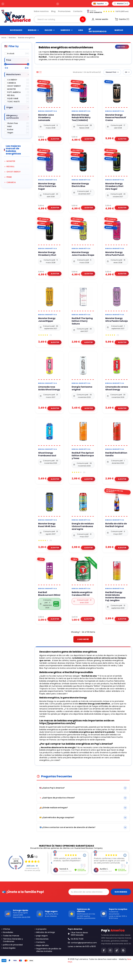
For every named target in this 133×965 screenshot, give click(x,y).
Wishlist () (122, 3)
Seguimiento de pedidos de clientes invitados (48, 950)
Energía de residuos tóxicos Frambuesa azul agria (83, 526)
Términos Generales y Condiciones (13, 940)
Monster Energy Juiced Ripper (46, 319)
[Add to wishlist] (46, 106)
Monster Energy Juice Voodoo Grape (83, 254)
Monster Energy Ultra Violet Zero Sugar (47, 186)
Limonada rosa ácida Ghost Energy (49, 388)
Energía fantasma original (82, 388)
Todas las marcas (11, 935)
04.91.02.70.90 (77, 939)
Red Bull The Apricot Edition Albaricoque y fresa (83, 456)
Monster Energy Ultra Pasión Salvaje (116, 319)
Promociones (64, 11)
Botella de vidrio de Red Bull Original (116, 525)
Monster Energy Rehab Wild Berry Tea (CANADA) (81, 118)
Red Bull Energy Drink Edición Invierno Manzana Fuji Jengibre (115, 596)
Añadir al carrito (54, 139)
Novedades (8, 932)
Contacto (77, 11)
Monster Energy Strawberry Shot (47, 254)
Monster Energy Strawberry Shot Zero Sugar (114, 186)
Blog (53, 11)
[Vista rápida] (52, 106)
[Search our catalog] (83, 19)
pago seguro (42, 935)
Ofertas (6, 929)
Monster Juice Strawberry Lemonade (46, 118)
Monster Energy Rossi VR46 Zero (47, 525)
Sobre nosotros (41, 11)
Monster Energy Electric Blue (80, 185)
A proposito (41, 929)
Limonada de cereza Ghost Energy (116, 388)
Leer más (122, 46)
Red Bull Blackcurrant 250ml (49, 594)
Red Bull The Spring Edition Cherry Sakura (82, 321)
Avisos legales (9, 948)
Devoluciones (42, 939)
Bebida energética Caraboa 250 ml (82, 594)
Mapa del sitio (42, 945)
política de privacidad (13, 945)
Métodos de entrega (45, 932)
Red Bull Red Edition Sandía (116, 454)
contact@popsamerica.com (84, 942)
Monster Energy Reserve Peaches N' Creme (115, 118)
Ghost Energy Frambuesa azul (47, 454)
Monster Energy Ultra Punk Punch (114, 254)
